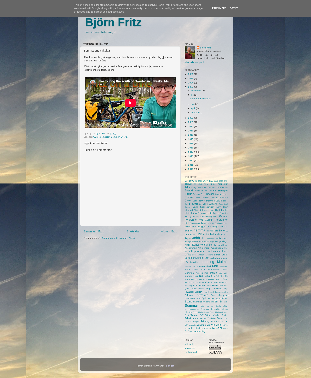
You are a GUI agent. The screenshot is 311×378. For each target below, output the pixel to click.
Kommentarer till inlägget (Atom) (118, 238)
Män (226, 273)
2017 (191, 139)
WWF (225, 328)
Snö (217, 302)
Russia (217, 292)
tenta (195, 318)
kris (226, 245)
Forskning (202, 213)
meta (187, 269)
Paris (195, 285)
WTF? (219, 328)
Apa (206, 184)
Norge (187, 279)
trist (226, 318)
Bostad (189, 190)
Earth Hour (222, 207)
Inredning (218, 234)
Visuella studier (194, 328)
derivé (201, 201)
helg (190, 231)
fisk (226, 210)
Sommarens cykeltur (200, 98)
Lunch (217, 255)
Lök (186, 262)
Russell (211, 292)
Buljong (196, 194)
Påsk (226, 286)
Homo (188, 234)
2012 (191, 160)
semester (105, 137)
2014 (191, 152)
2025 (191, 78)
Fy (186, 216)
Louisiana (209, 255)
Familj (205, 210)
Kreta (217, 245)
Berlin (220, 187)
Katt (201, 241)
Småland (210, 302)
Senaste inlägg (93, 231)
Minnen (195, 269)
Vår (206, 328)
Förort (215, 217)
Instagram (190, 348)
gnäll (212, 223)
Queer (187, 289)
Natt (201, 276)
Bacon (200, 187)
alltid (200, 184)
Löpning (208, 262)
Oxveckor (223, 282)
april (193, 108)
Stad (225, 306)
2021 (191, 122)
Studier (188, 312)
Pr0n (221, 286)
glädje (200, 223)
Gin (191, 223)
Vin (213, 324)
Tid (205, 318)
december (196, 90)
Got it (234, 8)
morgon (199, 273)
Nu (192, 279)
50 (195, 184)
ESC (196, 210)
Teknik (188, 318)
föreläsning (206, 216)
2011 (191, 165)
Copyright (206, 197)
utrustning (192, 325)
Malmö (222, 262)
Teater (225, 315)
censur (225, 194)
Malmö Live (190, 266)
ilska (210, 234)
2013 (191, 156)
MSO (206, 273)
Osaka (215, 282)
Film (221, 210)
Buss (203, 194)
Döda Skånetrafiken (203, 207)
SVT (201, 315)
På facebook (191, 352)
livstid (194, 255)
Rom (199, 292)
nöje (217, 279)
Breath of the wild (203, 191)
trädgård (196, 322)
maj (193, 104)
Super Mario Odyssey (219, 312)
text (201, 318)
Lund (225, 254)
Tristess (188, 321)
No (226, 276)
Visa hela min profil (194, 62)
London (200, 255)
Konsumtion (206, 244)
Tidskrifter (211, 318)
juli (192, 95)
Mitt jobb (189, 344)
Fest (212, 210)
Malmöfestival (204, 266)
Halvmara (223, 226)
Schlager (189, 295)
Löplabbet (194, 262)
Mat (215, 266)
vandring (201, 325)
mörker (188, 276)
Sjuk (204, 298)
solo (226, 302)
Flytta (187, 213)
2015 (191, 148)
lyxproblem (222, 258)
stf (198, 309)
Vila (208, 325)
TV (221, 321)
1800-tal (193, 181)
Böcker (210, 193)
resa (187, 291)
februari (195, 112)
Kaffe (218, 238)
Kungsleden (217, 248)
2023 (191, 87)
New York (215, 276)
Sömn (208, 315)
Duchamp (213, 204)
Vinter (219, 324)
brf (214, 190)
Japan (188, 238)
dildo (225, 201)
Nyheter (198, 279)
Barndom (212, 187)
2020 (191, 126)
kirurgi (218, 241)
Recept (201, 289)
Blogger (170, 366)
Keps (212, 241)
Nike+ (222, 276)
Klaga (225, 241)
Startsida (133, 231)
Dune (221, 204)
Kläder (188, 245)
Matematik (223, 266)
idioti (205, 234)
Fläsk (194, 213)
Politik (215, 285)
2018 (191, 135)
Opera (208, 282)
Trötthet (215, 321)
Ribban (193, 292)
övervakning (199, 331)
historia (223, 230)
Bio (226, 187)
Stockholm (205, 309)
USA (186, 325)
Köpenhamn (198, 251)
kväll (226, 248)
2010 (191, 169)
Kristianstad (191, 248)
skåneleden (199, 302)
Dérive (209, 201)
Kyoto (187, 251)
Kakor (225, 238)
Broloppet (223, 190)
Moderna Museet (220, 270)
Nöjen (224, 279)
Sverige (125, 137)
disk (186, 204)
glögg (206, 223)
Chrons (189, 197)
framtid (216, 213)
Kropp (206, 248)
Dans (195, 201)
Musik (213, 272)
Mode (209, 269)
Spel (203, 306)
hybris (193, 234)
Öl (186, 331)
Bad (205, 187)
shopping (223, 295)
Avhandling (190, 187)
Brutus (188, 193)
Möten (195, 276)
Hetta (216, 231)
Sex (213, 295)
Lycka (213, 258)
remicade (217, 288)
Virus (225, 325)
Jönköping (210, 238)
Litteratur (216, 251)
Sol (221, 301)
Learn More (218, 8)
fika (216, 210)
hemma (199, 230)
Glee (195, 223)
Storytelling (216, 309)
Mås (220, 273)
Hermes (210, 231)
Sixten (198, 298)
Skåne (188, 301)
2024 (191, 83)
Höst (199, 233)
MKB (203, 269)
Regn (208, 288)
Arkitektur (223, 184)
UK (226, 321)
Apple (213, 184)
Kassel (195, 241)
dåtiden (187, 207)
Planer (202, 285)
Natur (207, 276)
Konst (195, 244)
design (218, 200)
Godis (217, 223)
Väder (212, 328)
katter (206, 241)
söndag (216, 315)
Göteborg (212, 226)
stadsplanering (190, 309)
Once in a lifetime (197, 283)
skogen (211, 298)
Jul (203, 238)
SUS (187, 315)
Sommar (115, 137)
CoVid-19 (224, 197)
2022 (191, 118)
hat (186, 231)
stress (225, 309)
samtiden (224, 292)
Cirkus (197, 197)
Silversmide (190, 298)
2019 (191, 131)
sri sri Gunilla (214, 306)
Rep (226, 289)
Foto (209, 213)
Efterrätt (189, 210)
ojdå (187, 282)
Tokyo (220, 318)
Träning (205, 321)
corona (215, 197)
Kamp (188, 241)
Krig (222, 245)
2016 (191, 143)
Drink (205, 204)
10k (186, 181)
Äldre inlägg (169, 231)
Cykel (96, 137)
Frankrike (224, 213)
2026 (191, 74)
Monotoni (189, 273)
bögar (218, 194)
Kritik (200, 248)
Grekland (196, 226)
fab (200, 210)
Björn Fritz (113, 22)
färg (189, 216)
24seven (188, 184)
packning (188, 286)
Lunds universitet (194, 257)
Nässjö (211, 279)
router (205, 292)
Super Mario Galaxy (201, 312)
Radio (194, 289)
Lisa (208, 251)
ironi (226, 234)
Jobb (196, 238)
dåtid (226, 204)
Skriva (224, 298)
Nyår (205, 279)
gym (203, 226)
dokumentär (195, 204)
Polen (209, 286)
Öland (190, 331)
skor (218, 298)
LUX (207, 258)
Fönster (196, 216)
